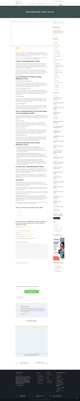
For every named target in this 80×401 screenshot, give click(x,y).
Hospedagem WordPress (59, 267)
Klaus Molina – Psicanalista (60, 387)
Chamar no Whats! (23, 232)
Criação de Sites (19, 209)
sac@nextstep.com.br (28, 236)
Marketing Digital (57, 63)
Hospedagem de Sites (20, 211)
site (54, 231)
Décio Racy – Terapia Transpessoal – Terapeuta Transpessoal (59, 385)
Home (48, 376)
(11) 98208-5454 (22, 395)
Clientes (56, 43)
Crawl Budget (55, 117)
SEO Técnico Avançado (59, 82)
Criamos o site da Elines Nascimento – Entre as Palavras (57, 152)
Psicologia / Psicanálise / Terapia (59, 73)
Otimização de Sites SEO (41, 379)
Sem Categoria (57, 77)
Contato (48, 379)
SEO (60, 229)
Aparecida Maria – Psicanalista (59, 377)
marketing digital (56, 229)
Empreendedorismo (58, 56)
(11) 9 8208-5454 (33, 230)
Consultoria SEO (19, 213)
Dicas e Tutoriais (57, 54)
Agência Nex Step (25, 306)
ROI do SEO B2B (56, 210)
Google (61, 227)
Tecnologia (56, 84)
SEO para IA (57, 80)
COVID (56, 47)
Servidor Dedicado (58, 271)
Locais (56, 61)
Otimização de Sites (58, 70)
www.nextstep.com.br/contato (28, 234)
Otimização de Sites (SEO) (20, 217)
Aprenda (56, 42)
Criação (56, 49)
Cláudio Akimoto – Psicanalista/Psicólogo (59, 380)
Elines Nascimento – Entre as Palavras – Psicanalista (60, 382)
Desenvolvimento (58, 52)
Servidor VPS (57, 269)
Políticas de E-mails (49, 382)
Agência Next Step (35, 399)
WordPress (56, 89)
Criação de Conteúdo (20, 215)
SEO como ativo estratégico (58, 206)
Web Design (57, 87)
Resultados (57, 75)
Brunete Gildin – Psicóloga (60, 378)
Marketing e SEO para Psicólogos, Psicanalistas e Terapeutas (59, 66)
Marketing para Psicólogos (41, 376)
